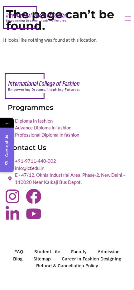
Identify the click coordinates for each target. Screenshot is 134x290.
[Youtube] (33, 214)
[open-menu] (128, 18)
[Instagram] (12, 196)
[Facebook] (33, 196)
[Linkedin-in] (12, 214)
